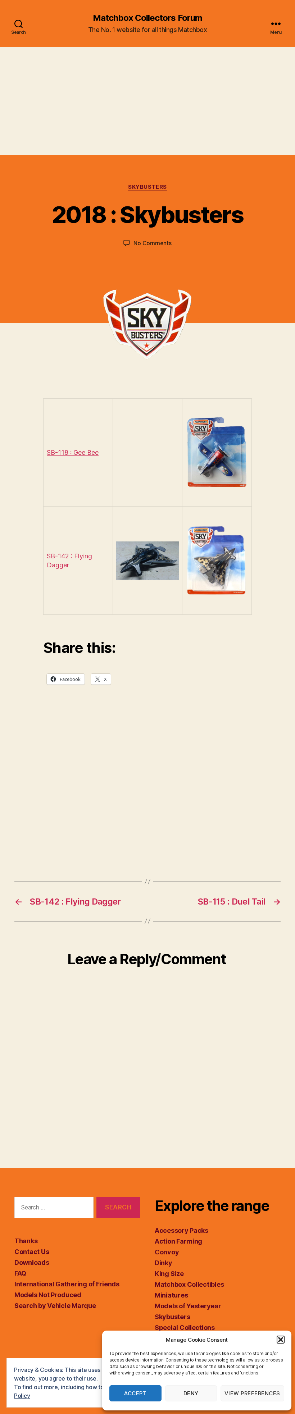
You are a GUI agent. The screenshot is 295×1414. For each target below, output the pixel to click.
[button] (280, 1339)
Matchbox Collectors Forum (147, 18)
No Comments (152, 243)
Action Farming (178, 1241)
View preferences (252, 1393)
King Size (169, 1273)
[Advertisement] (147, 101)
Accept (135, 1393)
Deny (191, 1393)
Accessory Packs (181, 1230)
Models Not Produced (47, 1295)
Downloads (31, 1262)
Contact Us (31, 1251)
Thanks (25, 1241)
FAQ (20, 1273)
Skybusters (147, 187)
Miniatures (171, 1295)
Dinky (163, 1263)
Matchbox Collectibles (189, 1284)
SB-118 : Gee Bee (73, 452)
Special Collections (185, 1327)
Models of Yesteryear (188, 1306)
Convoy (167, 1252)
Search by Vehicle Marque (55, 1305)
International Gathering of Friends (66, 1284)
